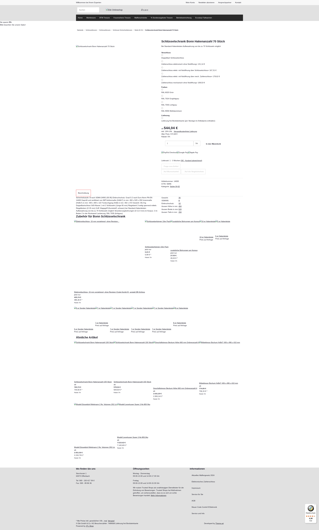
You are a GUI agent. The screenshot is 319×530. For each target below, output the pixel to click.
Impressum (196, 488)
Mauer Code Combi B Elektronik (204, 507)
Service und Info (198, 513)
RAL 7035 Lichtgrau (169, 105)
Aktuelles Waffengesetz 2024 (203, 475)
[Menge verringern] (163, 143)
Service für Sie (197, 494)
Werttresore (91, 18)
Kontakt (238, 2)
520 (180, 209)
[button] (134, 10)
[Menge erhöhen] (195, 148)
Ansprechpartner (224, 2)
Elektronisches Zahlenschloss (203, 482)
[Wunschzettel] (137, 10)
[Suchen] (97, 9)
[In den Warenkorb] (78, 38)
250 (180, 212)
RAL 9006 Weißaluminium (171, 111)
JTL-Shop (90, 526)
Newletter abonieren (206, 2)
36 (180, 198)
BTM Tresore (104, 18)
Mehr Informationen (158, 495)
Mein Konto (190, 2)
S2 (180, 203)
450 (180, 206)
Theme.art (219, 523)
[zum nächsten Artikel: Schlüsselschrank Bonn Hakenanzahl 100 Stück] (180, 30)
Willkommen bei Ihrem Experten (88, 2)
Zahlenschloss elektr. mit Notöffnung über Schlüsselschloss (188, 70)
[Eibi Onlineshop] (114, 10)
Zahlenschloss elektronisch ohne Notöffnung (183, 64)
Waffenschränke (140, 18)
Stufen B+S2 (175, 186)
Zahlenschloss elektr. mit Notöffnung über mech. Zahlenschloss (190, 76)
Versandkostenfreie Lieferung (185, 131)
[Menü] (315, 505)
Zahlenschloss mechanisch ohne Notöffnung (183, 83)
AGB (193, 501)
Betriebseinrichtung (184, 18)
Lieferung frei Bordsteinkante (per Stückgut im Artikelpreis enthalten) (188, 121)
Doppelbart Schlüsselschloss (172, 58)
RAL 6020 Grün (167, 92)
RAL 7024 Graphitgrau (170, 99)
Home (80, 18)
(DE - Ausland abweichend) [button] (191, 161)
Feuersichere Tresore (122, 18)
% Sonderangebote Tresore (162, 18)
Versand (111, 521)
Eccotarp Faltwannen (203, 18)
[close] (78, 42)
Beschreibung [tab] (83, 193)
